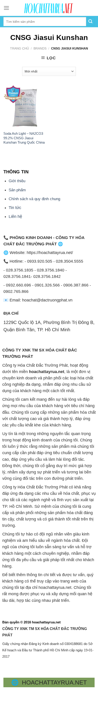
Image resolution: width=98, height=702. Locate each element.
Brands (40, 48)
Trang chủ (19, 48)
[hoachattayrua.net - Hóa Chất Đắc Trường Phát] (49, 8)
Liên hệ (15, 216)
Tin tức (15, 207)
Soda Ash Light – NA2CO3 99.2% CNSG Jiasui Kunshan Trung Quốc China (24, 138)
